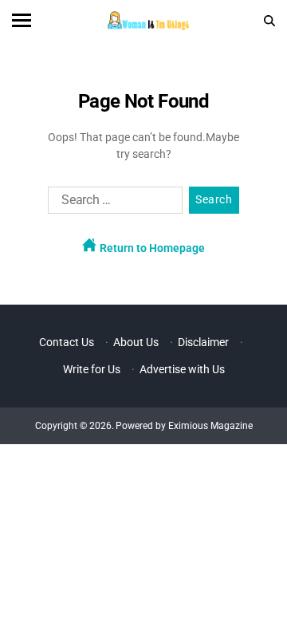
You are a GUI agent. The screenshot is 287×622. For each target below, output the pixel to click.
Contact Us (66, 342)
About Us (136, 342)
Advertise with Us (182, 369)
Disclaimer (203, 342)
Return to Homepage (151, 248)
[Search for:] (112, 203)
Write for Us (91, 369)
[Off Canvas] (21, 20)
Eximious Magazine (210, 425)
